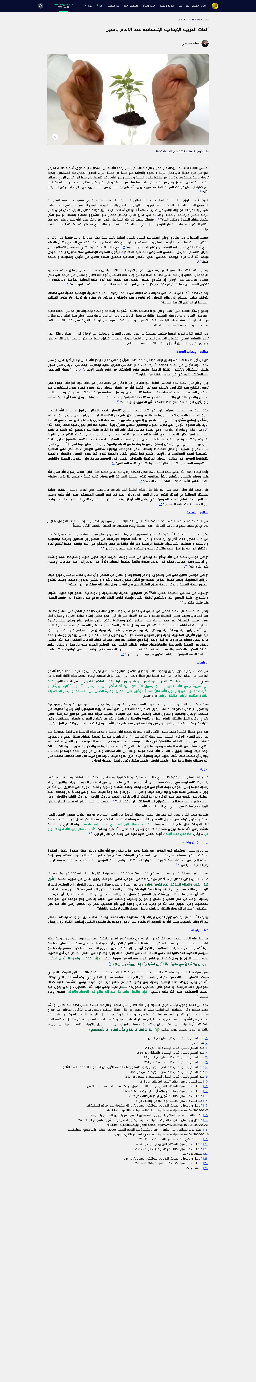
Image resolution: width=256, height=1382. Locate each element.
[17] (206, 1120)
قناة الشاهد (113, 6)
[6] (207, 1062)
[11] (206, 1086)
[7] (207, 1067)
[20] (206, 1144)
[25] (206, 1168)
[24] (206, 1163)
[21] (206, 1149)
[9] (207, 1076)
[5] (207, 1057)
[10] (206, 1081)
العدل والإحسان (199, 6)
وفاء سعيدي (190, 43)
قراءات (181, 19)
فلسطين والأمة (131, 6)
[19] (206, 1139)
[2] (207, 1043)
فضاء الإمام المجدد (199, 19)
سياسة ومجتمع (167, 6)
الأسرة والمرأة (149, 6)
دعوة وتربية (183, 6)
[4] (207, 1052)
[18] (206, 1129)
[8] (207, 1072)
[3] (207, 1048)
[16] (206, 1115)
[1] (207, 1038)
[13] (206, 1096)
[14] (206, 1101)
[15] (206, 1105)
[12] (206, 1091)
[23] (206, 1158)
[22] (206, 1153)
